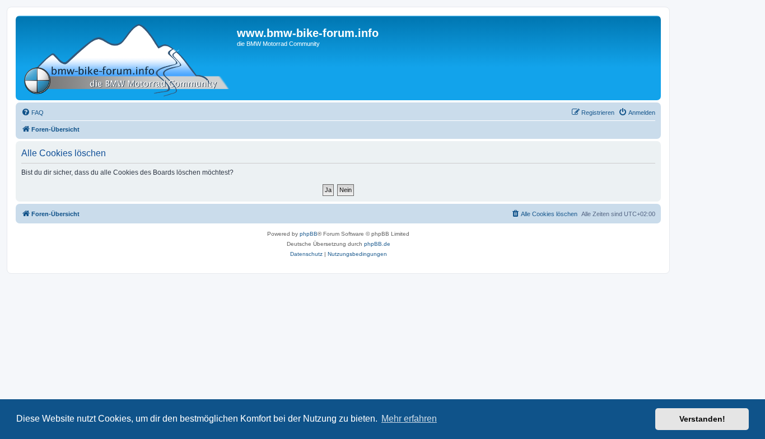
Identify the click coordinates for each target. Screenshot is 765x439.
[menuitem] (32, 112)
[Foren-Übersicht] (127, 57)
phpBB (309, 234)
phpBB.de (377, 244)
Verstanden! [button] (702, 418)
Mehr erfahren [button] (409, 418)
